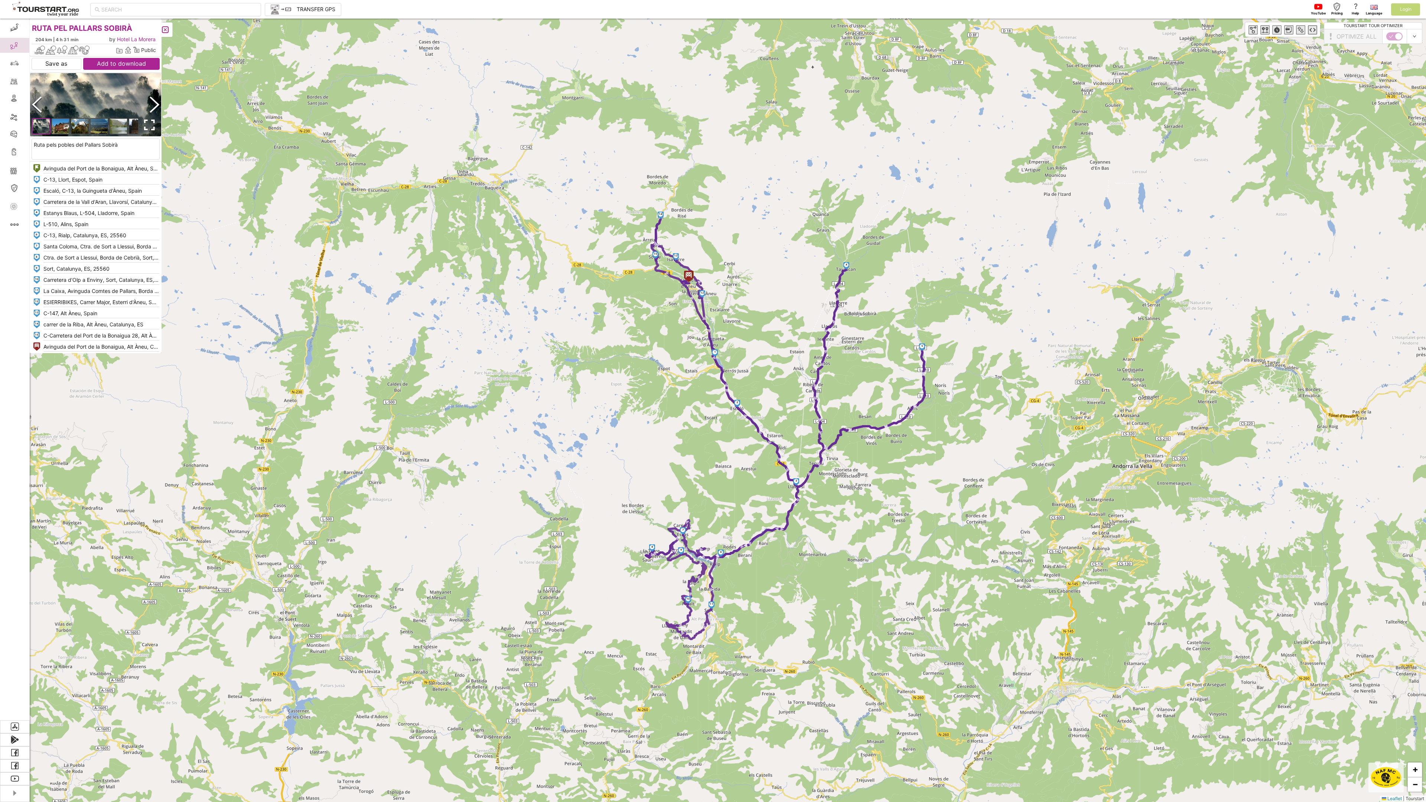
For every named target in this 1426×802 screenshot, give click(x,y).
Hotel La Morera (136, 39)
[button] (715, 353)
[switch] (1394, 36)
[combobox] (179, 9)
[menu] (15, 369)
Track (26, 116)
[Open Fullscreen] (147, 125)
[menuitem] (14, 27)
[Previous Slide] (36, 104)
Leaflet (1394, 798)
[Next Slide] (154, 104)
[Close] (165, 29)
